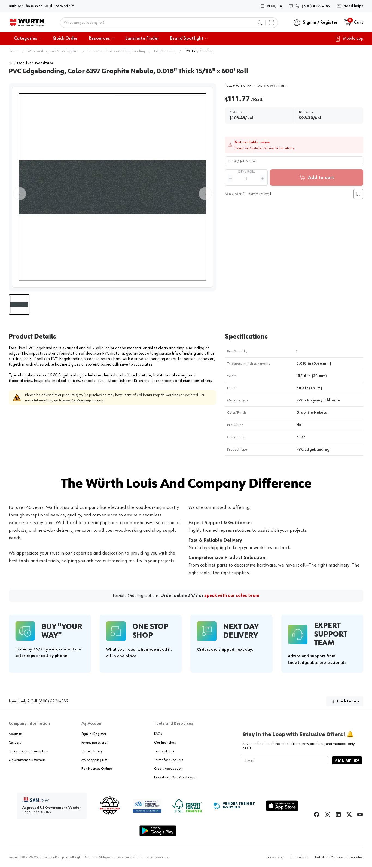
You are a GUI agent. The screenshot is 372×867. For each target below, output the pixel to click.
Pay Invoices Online (96, 769)
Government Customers (27, 760)
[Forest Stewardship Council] (187, 806)
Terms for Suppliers (168, 760)
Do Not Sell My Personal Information (339, 857)
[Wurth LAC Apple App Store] (282, 805)
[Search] (260, 23)
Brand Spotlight (186, 38)
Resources (99, 38)
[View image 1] (112, 187)
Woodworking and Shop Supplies (53, 51)
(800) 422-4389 (53, 701)
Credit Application (168, 769)
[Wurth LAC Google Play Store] (157, 830)
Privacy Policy (275, 857)
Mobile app (353, 38)
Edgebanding (165, 51)
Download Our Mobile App (175, 777)
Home (13, 51)
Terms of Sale (164, 751)
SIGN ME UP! (347, 761)
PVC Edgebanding (199, 51)
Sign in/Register (93, 734)
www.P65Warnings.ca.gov (83, 400)
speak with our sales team (231, 596)
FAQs (158, 734)
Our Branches (165, 742)
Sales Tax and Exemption (28, 751)
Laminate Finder (142, 38)
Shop (31, 63)
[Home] (27, 22)
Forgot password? (94, 742)
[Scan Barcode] (271, 23)
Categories (25, 38)
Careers (15, 742)
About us (15, 734)
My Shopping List (94, 760)
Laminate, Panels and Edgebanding (116, 51)
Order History (92, 751)
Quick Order (65, 38)
